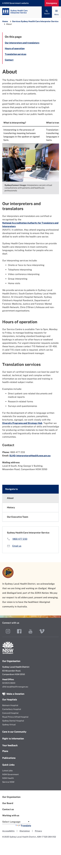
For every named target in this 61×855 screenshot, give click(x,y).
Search (47, 14)
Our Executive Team (17, 517)
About (10, 498)
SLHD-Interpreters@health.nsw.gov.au (30, 455)
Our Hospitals (9, 699)
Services (16, 21)
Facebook (19, 631)
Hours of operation (15, 48)
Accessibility (8, 831)
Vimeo (42, 631)
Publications (8, 758)
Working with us (10, 815)
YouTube (30, 631)
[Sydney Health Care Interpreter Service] (30, 12)
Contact (9, 60)
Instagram (8, 631)
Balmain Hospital (10, 705)
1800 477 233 (19, 539)
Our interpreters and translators (22, 42)
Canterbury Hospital (11, 709)
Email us (16, 546)
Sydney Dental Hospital (13, 721)
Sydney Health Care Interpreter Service (39, 21)
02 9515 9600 (8, 683)
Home (5, 21)
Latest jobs (7, 770)
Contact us (8, 809)
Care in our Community (14, 731)
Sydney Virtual (9, 724)
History (11, 507)
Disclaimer (25, 831)
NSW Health (8, 778)
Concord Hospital (10, 713)
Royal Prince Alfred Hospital (15, 717)
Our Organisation (11, 797)
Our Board (7, 803)
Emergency (51, 3)
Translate (26, 825)
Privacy (38, 831)
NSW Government (10, 774)
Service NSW (8, 782)
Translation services (15, 54)
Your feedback (10, 745)
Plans (5, 751)
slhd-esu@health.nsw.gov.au (15, 687)
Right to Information (13, 738)
